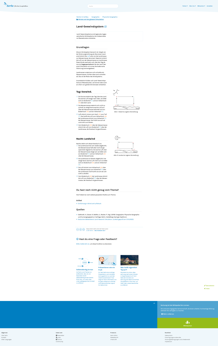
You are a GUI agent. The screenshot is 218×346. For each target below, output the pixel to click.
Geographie (95, 17)
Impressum (168, 341)
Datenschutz (168, 335)
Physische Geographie (109, 17)
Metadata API (114, 337)
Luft (88, 56)
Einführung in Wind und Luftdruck (89, 203)
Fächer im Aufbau (82, 17)
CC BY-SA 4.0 (89, 230)
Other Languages (6, 339)
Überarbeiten (210, 285)
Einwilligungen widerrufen (173, 337)
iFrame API (113, 339)
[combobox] (103, 6)
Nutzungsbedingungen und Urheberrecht (177, 339)
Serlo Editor (114, 335)
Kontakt (3, 337)
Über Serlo (4, 335)
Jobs (59, 337)
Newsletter (61, 335)
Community (59, 341)
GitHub (59, 339)
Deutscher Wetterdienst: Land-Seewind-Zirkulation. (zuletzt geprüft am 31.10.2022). (106, 219)
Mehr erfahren (168, 314)
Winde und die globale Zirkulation (91, 19)
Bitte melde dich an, (83, 244)
